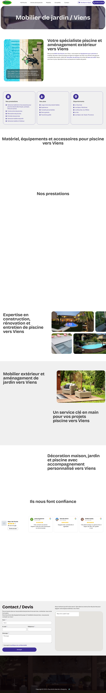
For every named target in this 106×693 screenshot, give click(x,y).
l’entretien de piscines (73, 57)
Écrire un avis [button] (13, 528)
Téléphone (31, 626)
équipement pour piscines (88, 53)
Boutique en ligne (85, 2)
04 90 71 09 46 (99, 2)
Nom (4, 620)
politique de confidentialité (19, 645)
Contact (66, 2)
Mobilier (48, 2)
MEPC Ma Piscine (59, 53)
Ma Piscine (23, 2)
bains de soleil (91, 57)
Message (5, 633)
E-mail (4, 626)
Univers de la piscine (36, 2)
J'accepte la (15, 645)
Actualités (58, 2)
